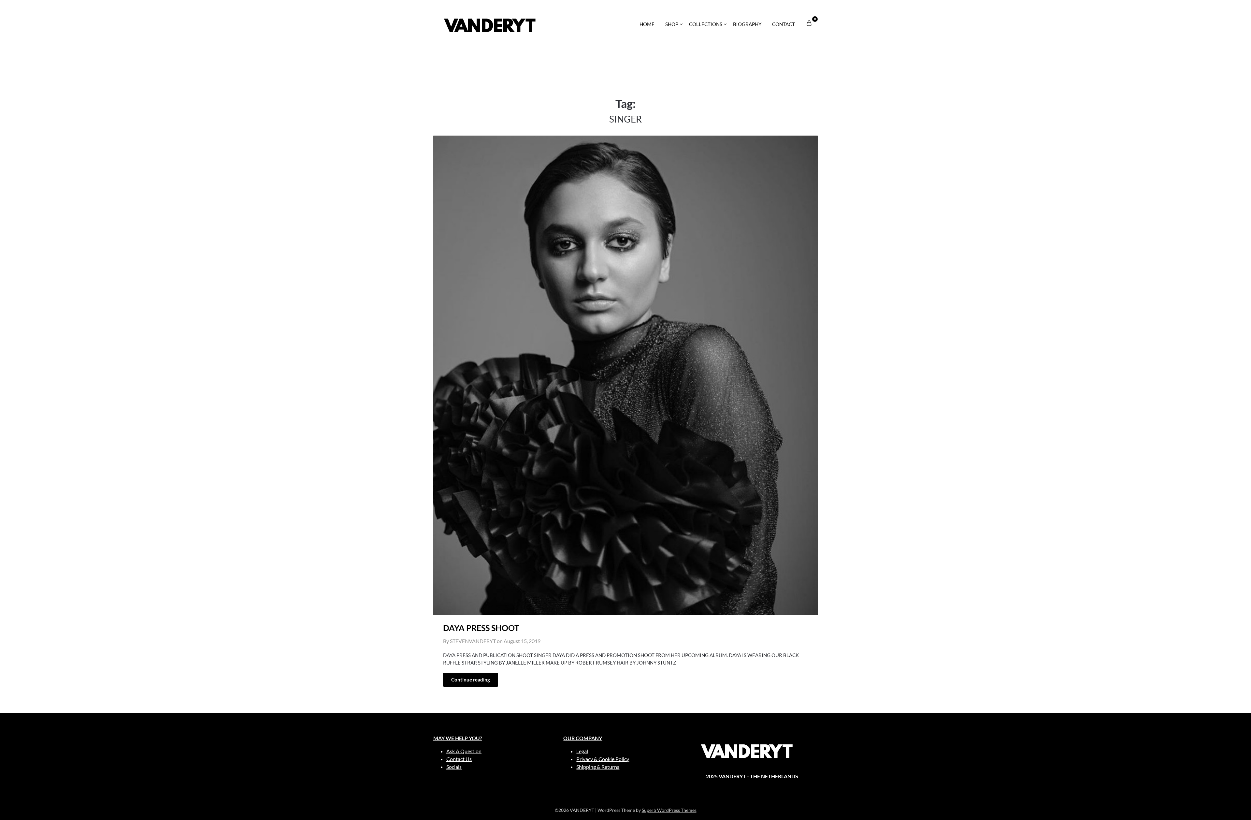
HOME (647, 24)
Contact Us (459, 759)
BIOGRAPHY (747, 24)
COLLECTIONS (705, 24)
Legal (582, 751)
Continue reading (470, 679)
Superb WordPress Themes (669, 810)
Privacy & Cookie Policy (602, 759)
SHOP (671, 24)
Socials (454, 767)
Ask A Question (464, 751)
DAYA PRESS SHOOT (481, 628)
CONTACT (783, 24)
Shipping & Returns (597, 767)
